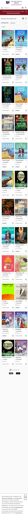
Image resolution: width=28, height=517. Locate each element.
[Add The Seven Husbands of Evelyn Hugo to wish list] (13, 82)
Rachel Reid (19, 49)
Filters (3, 27)
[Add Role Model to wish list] (26, 336)
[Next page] (18, 370)
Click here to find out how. (13, 13)
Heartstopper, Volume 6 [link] (20, 273)
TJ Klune (5, 49)
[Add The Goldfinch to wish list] (26, 308)
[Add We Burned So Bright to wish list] (26, 195)
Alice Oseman (19, 274)
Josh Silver (6, 303)
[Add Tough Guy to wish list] (13, 336)
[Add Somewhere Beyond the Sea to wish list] (26, 251)
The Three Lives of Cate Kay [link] (7, 273)
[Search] (2, 8)
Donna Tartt (19, 303)
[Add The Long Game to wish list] (26, 167)
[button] (23, 19)
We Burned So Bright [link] (20, 188)
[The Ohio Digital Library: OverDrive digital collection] (14, 3)
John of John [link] (5, 132)
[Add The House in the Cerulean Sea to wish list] (13, 54)
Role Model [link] (18, 329)
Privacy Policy (18, 498)
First (11, 373)
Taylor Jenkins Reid (7, 77)
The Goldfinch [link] (19, 301)
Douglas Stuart (7, 134)
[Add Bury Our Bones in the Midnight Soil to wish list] (13, 111)
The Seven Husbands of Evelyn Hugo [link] (7, 76)
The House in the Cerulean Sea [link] (7, 47)
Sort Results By (4, 23)
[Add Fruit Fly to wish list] (13, 308)
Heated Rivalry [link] (19, 47)
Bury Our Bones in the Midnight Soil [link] (7, 104)
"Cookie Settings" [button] (18, 507)
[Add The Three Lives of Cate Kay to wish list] (13, 280)
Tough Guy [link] (5, 329)
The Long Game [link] (19, 160)
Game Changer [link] (19, 104)
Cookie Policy (18, 513)
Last (18, 373)
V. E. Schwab (6, 105)
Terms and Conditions (7, 498)
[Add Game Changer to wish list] (26, 111)
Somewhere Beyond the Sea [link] (20, 245)
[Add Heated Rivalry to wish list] (26, 54)
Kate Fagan (6, 274)
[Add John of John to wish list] (13, 139)
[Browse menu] (25, 8)
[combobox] (11, 8)
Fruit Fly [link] (4, 301)
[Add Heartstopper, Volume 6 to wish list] (26, 280)
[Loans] (22, 8)
